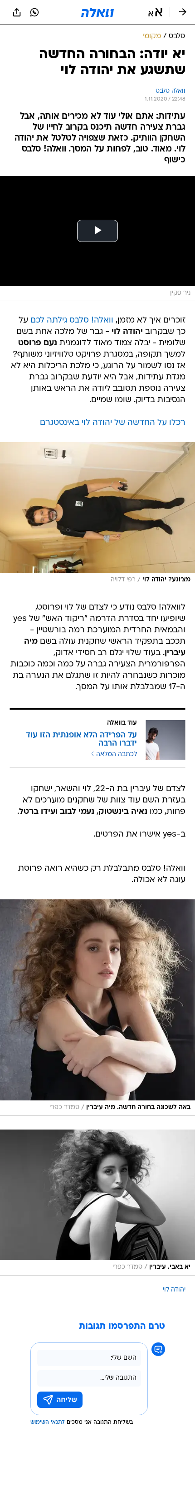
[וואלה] (97, 12)
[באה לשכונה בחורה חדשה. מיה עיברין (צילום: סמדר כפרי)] (97, 1007)
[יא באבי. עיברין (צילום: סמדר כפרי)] (97, 1202)
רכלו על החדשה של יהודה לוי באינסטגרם (112, 423)
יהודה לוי (174, 1290)
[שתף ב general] (17, 12)
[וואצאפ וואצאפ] (34, 12)
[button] (155, 12)
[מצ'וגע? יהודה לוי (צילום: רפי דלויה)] (97, 515)
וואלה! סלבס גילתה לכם (71, 320)
